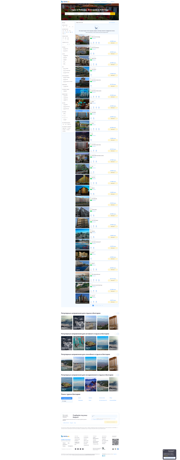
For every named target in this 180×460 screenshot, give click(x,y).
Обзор (111, 397)
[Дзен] (83, 449)
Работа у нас (86, 440)
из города (64, 401)
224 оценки (94, 200)
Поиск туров (77, 437)
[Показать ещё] (118, 313)
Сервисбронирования (95, 438)
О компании (86, 437)
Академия (104, 439)
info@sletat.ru (65, 444)
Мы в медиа (86, 442)
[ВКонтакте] (78, 449)
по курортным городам (66, 398)
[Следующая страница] (102, 305)
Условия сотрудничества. (75, 454)
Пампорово (80, 400)
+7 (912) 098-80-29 (104, 1)
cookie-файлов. (166, 455)
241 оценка (94, 124)
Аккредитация (86, 445)
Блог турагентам (105, 440)
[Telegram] (75, 449)
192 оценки (94, 297)
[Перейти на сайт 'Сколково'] (103, 449)
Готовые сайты (95, 443)
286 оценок (94, 49)
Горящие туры (77, 439)
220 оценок (94, 232)
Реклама (103, 443)
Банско (79, 397)
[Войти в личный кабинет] (118, 1)
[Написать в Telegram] (108, 1)
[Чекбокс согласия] (91, 419)
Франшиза (104, 437)
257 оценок (94, 70)
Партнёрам (104, 442)
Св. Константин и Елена (103, 400)
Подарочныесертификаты (77, 442)
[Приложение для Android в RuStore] (118, 449)
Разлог (90, 400)
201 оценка (94, 254)
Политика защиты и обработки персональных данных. (87, 454)
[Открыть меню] (116, 1)
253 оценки (94, 81)
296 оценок (94, 38)
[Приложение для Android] (115, 449)
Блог (75, 444)
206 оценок (94, 243)
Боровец (90, 397)
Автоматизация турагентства (96, 442)
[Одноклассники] (80, 449)
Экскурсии (76, 440)
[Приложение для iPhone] (113, 449)
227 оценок (94, 189)
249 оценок (94, 92)
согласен (94, 418)
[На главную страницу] (65, 1)
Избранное (112, 1)
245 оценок (94, 103)
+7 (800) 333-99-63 (66, 422)
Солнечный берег (113, 400)
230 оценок (94, 178)
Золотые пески (102, 397)
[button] (69, 14)
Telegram (71, 422)
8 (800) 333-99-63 (97, 1)
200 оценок (94, 275)
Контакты (85, 443)
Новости (85, 439)
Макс (75, 422)
